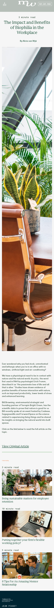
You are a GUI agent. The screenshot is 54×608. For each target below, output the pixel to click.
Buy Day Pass (45, 4)
